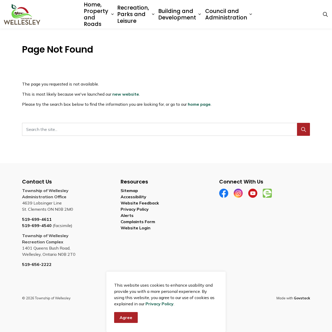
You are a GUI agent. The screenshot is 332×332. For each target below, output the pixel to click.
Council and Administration (226, 14)
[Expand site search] (325, 14)
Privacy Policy (160, 303)
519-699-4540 (37, 225)
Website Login (135, 227)
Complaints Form (138, 221)
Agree (126, 317)
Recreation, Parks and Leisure (133, 14)
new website (125, 94)
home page (199, 104)
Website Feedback (140, 203)
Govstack (302, 298)
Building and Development (177, 14)
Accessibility (133, 196)
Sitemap (129, 190)
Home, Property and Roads (96, 14)
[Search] (303, 129)
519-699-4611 (37, 219)
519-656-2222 (37, 264)
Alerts (127, 215)
